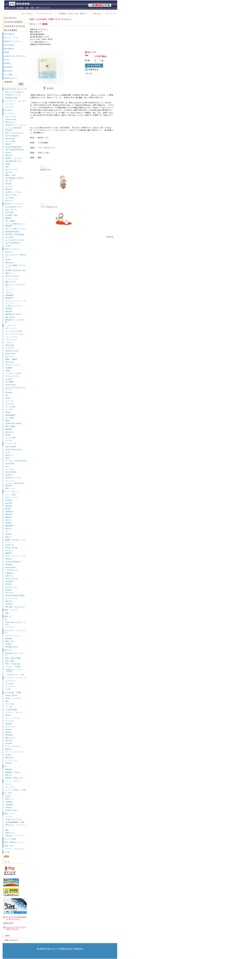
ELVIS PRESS (10, 472)
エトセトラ (9, 187)
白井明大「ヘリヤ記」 (13, 192)
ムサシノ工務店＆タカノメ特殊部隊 (15, 225)
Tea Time (8, 172)
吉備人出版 (9, 345)
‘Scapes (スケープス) (13, 819)
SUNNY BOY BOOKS (13, 424)
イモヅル (8, 292)
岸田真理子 (9, 581)
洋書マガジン (10, 833)
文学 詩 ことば (10, 38)
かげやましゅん (11, 587)
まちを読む (9, 237)
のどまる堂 (9, 198)
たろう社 (8, 440)
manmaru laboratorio (13, 562)
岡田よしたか (10, 738)
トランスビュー (11, 340)
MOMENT (9, 309)
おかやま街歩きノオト (13, 207)
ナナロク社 (9, 348)
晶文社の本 (9, 362)
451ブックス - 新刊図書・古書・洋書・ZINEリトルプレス (26, 8)
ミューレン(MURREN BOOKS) (13, 129)
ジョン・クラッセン (12, 718)
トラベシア (9, 289)
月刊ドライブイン (12, 170)
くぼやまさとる (11, 570)
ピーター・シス (11, 760)
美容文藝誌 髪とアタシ (14, 161)
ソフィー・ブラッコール (14, 752)
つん (7, 531)
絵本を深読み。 (10, 34)
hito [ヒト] (9, 252)
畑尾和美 (8, 769)
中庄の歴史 (9, 212)
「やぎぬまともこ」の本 (14, 674)
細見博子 (8, 517)
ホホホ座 (8, 379)
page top (110, 237)
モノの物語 (8, 74)
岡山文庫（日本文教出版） (15, 234)
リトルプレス (9, 114)
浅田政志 (8, 506)
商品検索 (8, 82)
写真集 (6, 52)
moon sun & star (11, 579)
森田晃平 (8, 218)
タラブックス (10, 328)
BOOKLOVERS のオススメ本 (15, 89)
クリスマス (9, 104)
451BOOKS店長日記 (13, 22)
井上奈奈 (8, 743)
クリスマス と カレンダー (15, 101)
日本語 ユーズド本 (12, 698)
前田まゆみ (9, 758)
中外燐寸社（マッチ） (13, 95)
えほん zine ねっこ (12, 195)
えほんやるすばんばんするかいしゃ (15, 389)
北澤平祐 (8, 604)
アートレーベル (10, 444)
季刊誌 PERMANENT (13, 147)
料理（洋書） (10, 661)
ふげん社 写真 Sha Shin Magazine (14, 484)
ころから (8, 342)
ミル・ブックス (11, 337)
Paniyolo (8, 807)
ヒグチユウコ (10, 727)
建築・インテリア (11, 610)
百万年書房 (9, 382)
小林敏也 (8, 724)
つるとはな (9, 404)
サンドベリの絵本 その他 (15, 790)
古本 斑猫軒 (10, 221)
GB (6, 395)
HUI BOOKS (10, 464)
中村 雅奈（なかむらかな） (15, 607)
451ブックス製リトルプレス (16, 229)
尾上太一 (8, 520)
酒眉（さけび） (11, 282)
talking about (10, 139)
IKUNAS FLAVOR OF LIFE (15, 270)
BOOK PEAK (10, 354)
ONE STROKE (10, 447)
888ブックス (10, 488)
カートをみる (26, 14)
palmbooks (9, 432)
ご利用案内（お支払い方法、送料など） (73, 14)
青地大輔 (8, 514)
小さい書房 (9, 418)
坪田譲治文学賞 (11, 98)
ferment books (10, 385)
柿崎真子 (8, 553)
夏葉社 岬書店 (11, 359)
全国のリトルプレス (12, 249)
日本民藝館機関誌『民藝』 (16, 822)
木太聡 (7, 796)
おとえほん (8, 110)
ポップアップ (10, 681)
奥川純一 (8, 509)
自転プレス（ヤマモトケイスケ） (15, 286)
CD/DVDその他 (11, 810)
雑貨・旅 (7, 616)
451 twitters (10, 18)
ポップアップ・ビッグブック (15, 678)
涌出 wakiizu (10, 317)
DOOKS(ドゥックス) (13, 478)
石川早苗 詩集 (11, 215)
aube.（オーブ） (11, 210)
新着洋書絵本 (9, 49)
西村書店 (8, 429)
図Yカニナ (9, 201)
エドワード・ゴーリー (13, 712)
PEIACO (8, 763)
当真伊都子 (9, 805)
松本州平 (8, 749)
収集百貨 (8, 311)
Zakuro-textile (10, 567)
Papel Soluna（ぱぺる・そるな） (15, 623)
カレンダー (9, 107)
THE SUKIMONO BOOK (14, 150)
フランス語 (9, 704)
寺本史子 (8, 559)
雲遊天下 (8, 144)
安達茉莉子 (9, 298)
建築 (7, 613)
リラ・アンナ (10, 787)
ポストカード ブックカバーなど (15, 631)
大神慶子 (8, 644)
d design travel (10, 119)
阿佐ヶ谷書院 (10, 426)
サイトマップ (111, 14)
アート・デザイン (11, 492)
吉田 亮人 (8, 601)
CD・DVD (8, 793)
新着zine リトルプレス (12, 41)
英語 (7, 701)
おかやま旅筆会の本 (12, 243)
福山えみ (8, 529)
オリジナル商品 (10, 839)
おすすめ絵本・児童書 (12, 692)
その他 (7, 246)
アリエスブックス (12, 376)
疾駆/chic (8, 155)
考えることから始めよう (14, 92)
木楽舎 (7, 398)
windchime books (11, 351)
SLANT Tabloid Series (13, 450)
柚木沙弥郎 (8, 67)
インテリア (9, 627)
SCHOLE (8, 475)
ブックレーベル (10, 325)
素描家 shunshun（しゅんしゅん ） (15, 541)
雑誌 (7, 830)
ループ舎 (8, 409)
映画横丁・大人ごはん (13, 158)
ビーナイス (9, 401)
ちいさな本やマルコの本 (14, 240)
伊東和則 (8, 564)
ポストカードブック (12, 636)
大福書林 (8, 368)
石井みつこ (9, 576)
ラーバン (8, 784)
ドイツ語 (8, 707)
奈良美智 (8, 503)
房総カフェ (9, 273)
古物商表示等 (78, 948)
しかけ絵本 (9, 684)
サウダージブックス (12, 365)
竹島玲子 (8, 534)
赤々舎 (7, 452)
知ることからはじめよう (14, 133)
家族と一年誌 (10, 175)
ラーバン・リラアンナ (12, 781)
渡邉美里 (8, 639)
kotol (7, 467)
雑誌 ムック (9, 813)
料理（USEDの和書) (13, 658)
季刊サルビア (10, 122)
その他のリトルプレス (13, 306)
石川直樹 (8, 500)
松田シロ (8, 537)
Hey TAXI (8, 181)
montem (8, 153)
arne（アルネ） (12, 117)
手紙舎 (7, 371)
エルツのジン (10, 469)
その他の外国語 (11, 710)
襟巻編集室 (9, 295)
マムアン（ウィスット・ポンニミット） (15, 302)
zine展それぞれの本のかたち (15, 56)
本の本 (6, 60)
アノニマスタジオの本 (13, 331)
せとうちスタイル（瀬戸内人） (15, 256)
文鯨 (7, 167)
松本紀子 (8, 590)
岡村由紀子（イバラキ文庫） (14, 321)
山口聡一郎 (9, 545)
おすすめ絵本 (9, 45)
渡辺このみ (9, 641)
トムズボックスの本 (12, 373)
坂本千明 (8, 741)
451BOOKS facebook (14, 26)
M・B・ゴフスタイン (13, 746)
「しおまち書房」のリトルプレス (15, 266)
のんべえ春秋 (10, 141)
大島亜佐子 (9, 512)
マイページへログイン (44, 14)
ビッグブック (10, 686)
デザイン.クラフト (12, 498)
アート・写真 (10, 495)
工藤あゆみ (9, 573)
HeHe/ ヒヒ (9, 455)
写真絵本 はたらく (11, 78)
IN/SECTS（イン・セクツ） (16, 125)
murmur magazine (12, 136)
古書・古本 (8, 846)
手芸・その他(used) (12, 664)
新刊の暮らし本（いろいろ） (14, 654)
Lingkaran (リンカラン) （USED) (14, 671)
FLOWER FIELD (11, 647)
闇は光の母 (8, 71)
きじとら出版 (10, 407)
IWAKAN (8, 189)
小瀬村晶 (8, 802)
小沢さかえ (9, 593)
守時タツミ (9, 799)
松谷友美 (8, 584)
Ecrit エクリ (9, 357)
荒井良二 (8, 715)
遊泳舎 (7, 412)
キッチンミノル (11, 598)
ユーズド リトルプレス (14, 849)
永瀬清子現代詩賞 (12, 232)
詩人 (6, 766)
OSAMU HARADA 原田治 (14, 596)
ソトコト (8, 816)
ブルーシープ (10, 481)
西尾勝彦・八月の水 (12, 772)
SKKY (7, 458)
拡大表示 (50, 88)
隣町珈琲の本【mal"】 (13, 314)
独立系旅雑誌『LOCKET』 (15, 178)
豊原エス (8, 775)
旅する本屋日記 (10, 30)
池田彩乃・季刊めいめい (14, 778)
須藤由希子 (9, 526)
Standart (8, 184)
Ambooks (8, 393)
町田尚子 (8, 732)
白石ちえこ (9, 550)
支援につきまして (11, 940)
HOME (31, 19)
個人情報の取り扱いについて (47, 948)
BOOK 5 (8, 260)
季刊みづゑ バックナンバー (15, 826)
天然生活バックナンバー (14, 836)
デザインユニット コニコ (15, 556)
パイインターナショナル (14, 334)
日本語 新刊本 (11, 695)
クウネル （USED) (13, 667)
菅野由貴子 (9, 735)
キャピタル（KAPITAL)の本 (15, 461)
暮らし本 (7, 650)
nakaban (8, 729)
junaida (8, 755)
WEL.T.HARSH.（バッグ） (14, 842)
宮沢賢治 (7, 63)
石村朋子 (8, 523)
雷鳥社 (7, 421)
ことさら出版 (10, 438)
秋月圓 (7, 435)
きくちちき (9, 721)
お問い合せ (97, 14)
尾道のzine (9, 263)
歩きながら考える (12, 276)
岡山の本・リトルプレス (13, 204)
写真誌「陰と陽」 (12, 548)
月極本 (7, 164)
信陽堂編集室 (10, 415)
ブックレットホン (12, 279)
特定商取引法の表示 (65, 948)
